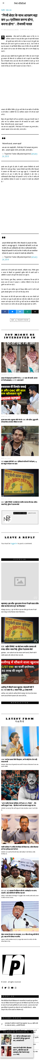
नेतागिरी (3, 10)
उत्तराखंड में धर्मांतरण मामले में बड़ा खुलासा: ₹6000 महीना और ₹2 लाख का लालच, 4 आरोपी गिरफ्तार (21, 1024)
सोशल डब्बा (8, 10)
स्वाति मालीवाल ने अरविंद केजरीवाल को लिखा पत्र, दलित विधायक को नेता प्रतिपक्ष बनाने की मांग (19, 848)
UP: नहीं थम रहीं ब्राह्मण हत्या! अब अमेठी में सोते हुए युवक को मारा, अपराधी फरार (22, 1038)
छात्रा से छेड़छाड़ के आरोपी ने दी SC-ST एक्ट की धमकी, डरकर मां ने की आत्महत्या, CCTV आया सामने (19, 379)
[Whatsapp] (27, 311)
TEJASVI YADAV (23, 320)
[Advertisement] (20, 86)
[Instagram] (8, 987)
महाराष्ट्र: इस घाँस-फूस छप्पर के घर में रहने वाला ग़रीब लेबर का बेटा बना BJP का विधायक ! (20, 605)
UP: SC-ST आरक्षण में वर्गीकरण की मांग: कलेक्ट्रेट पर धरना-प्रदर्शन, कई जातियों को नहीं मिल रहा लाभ (19, 892)
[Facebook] (5, 311)
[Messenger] (12, 311)
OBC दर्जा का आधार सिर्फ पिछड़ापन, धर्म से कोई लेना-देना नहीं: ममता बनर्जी (19, 760)
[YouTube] (12, 987)
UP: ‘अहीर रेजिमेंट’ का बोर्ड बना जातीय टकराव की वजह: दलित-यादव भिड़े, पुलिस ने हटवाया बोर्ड (19, 503)
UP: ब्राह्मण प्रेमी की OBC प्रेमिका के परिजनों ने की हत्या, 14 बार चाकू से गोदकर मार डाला (19, 462)
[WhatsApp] (15, 987)
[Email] (35, 311)
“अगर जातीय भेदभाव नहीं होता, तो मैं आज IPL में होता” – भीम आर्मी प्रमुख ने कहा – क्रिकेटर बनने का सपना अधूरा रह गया (18, 804)
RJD (12, 320)
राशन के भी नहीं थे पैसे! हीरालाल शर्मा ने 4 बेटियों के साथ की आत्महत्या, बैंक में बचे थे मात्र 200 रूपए (22, 1051)
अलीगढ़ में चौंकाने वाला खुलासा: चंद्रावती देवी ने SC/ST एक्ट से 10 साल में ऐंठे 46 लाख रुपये (17, 688)
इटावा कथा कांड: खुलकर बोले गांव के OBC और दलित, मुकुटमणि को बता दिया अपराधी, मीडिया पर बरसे (19, 421)
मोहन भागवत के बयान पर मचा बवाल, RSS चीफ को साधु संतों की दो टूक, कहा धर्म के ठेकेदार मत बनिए (20, 935)
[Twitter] (20, 311)
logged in (14, 543)
